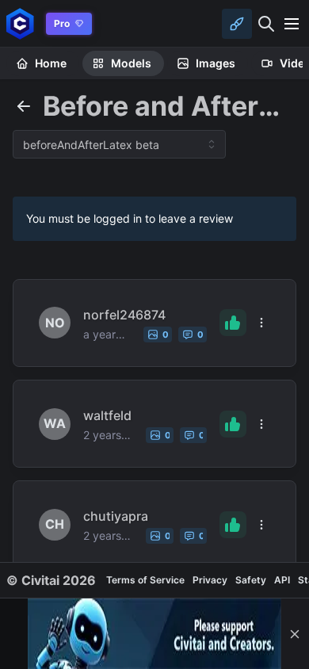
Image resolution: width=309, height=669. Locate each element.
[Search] (266, 24)
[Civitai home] (20, 23)
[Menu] (291, 24)
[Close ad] (294, 633)
